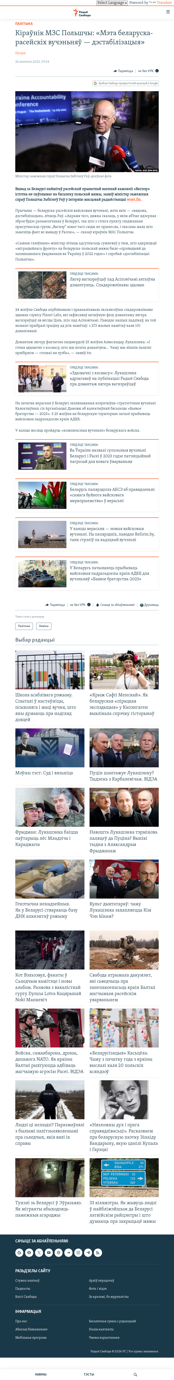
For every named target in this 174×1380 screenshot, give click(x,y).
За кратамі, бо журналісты (109, 1297)
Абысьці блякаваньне (31, 1329)
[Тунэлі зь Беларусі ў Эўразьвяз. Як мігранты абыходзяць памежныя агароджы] (49, 1177)
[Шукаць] (135, 1374)
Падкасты (22, 1289)
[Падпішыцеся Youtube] (49, 1253)
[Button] (123, 71)
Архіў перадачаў (101, 1280)
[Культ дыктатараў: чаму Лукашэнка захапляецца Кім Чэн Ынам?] (124, 879)
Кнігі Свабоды (26, 1297)
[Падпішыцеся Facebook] (29, 1253)
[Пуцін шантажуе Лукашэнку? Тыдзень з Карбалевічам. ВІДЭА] (124, 747)
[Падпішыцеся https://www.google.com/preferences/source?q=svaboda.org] (19, 1253)
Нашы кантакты (101, 1329)
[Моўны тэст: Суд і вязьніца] (49, 747)
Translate (164, 3)
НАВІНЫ (40, 1374)
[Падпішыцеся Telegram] (88, 1253)
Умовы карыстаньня (104, 1338)
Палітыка (24, 24)
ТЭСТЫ (89, 1374)
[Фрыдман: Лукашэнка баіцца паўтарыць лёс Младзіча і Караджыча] (49, 807)
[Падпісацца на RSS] (98, 1253)
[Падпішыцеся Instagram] (78, 1253)
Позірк (20, 53)
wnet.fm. (134, 200)
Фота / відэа (98, 1289)
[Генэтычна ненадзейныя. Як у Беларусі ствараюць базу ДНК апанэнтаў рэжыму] (49, 879)
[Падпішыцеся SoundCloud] (68, 1253)
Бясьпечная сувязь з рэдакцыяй (112, 1321)
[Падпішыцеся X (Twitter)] (39, 1253)
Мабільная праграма (31, 1338)
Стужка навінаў (27, 1280)
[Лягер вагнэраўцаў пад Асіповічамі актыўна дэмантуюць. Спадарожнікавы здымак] (42, 285)
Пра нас (21, 1321)
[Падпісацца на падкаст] (59, 1253)
